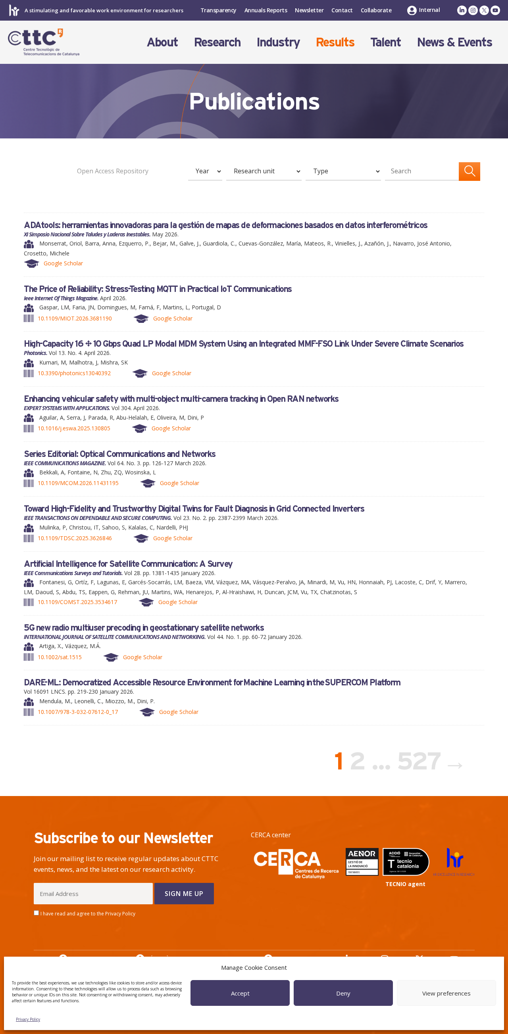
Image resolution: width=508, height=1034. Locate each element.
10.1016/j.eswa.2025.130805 (74, 428)
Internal (429, 9)
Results (335, 42)
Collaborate (376, 10)
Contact (342, 10)
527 (420, 760)
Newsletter (309, 10)
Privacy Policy (28, 1019)
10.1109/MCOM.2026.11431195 (78, 483)
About (162, 42)
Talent (385, 42)
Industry (278, 42)
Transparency (218, 10)
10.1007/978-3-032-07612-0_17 (78, 712)
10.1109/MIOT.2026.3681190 (75, 318)
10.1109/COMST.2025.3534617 (77, 602)
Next (460, 760)
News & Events (454, 42)
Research (217, 42)
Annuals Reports (265, 10)
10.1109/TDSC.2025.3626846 (75, 538)
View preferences (446, 993)
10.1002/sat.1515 (60, 657)
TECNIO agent (405, 884)
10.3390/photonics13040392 (74, 373)
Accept (240, 993)
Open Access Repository (112, 171)
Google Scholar (63, 263)
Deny (343, 993)
